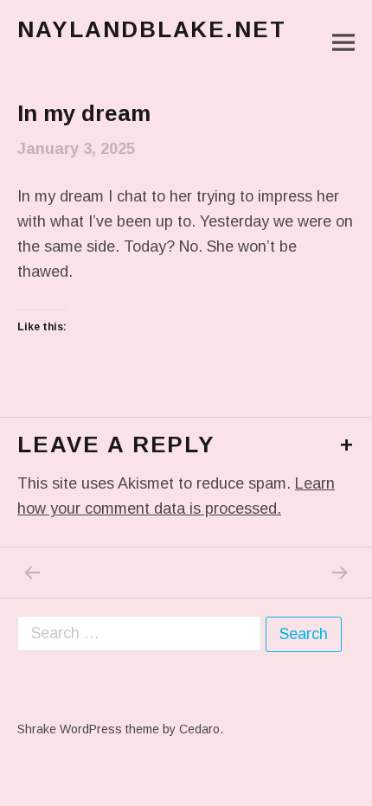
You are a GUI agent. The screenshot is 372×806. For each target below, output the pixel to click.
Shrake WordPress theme (88, 729)
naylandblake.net (151, 29)
